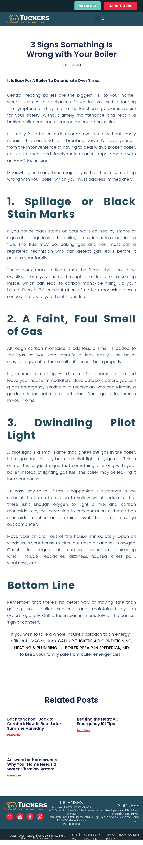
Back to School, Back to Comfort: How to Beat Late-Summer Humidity (34, 724)
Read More (14, 735)
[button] (97, 19)
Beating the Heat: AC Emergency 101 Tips (97, 721)
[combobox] (118, 19)
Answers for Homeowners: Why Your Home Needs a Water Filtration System (33, 764)
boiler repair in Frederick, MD (97, 648)
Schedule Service (120, 6)
